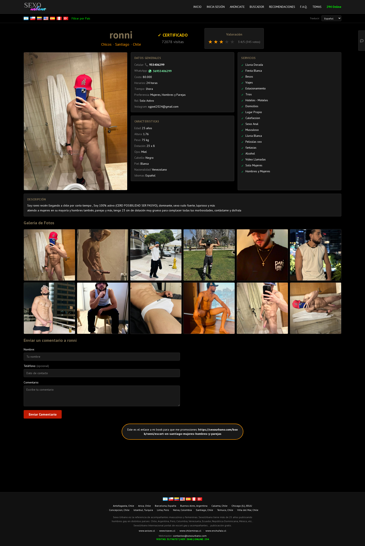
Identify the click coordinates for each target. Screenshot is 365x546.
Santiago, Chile (204, 510)
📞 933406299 (154, 65)
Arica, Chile (144, 505)
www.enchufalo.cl (216, 530)
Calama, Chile (219, 505)
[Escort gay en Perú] (59, 18)
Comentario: (31, 382)
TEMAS (316, 7)
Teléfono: (36, 366)
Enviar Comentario (43, 414)
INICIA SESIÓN (216, 7)
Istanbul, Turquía (143, 510)
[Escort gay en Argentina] (26, 18)
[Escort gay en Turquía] (66, 18)
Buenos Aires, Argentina (193, 505)
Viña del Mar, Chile (247, 510)
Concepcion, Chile (119, 510)
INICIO (197, 7)
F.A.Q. (303, 7)
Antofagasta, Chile (123, 505)
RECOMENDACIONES (282, 7)
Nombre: (29, 349)
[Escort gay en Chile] (33, 18)
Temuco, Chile (225, 510)
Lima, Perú (163, 510)
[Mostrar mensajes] (361, 40)
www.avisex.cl (147, 530)
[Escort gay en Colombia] (40, 18)
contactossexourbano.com (190, 535)
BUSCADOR (257, 7)
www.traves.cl (167, 530)
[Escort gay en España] (53, 18)
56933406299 (162, 71)
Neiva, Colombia (182, 510)
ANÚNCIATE (237, 7)
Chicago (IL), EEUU (242, 505)
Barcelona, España (165, 505)
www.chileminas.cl (190, 530)
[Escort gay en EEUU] (46, 18)
